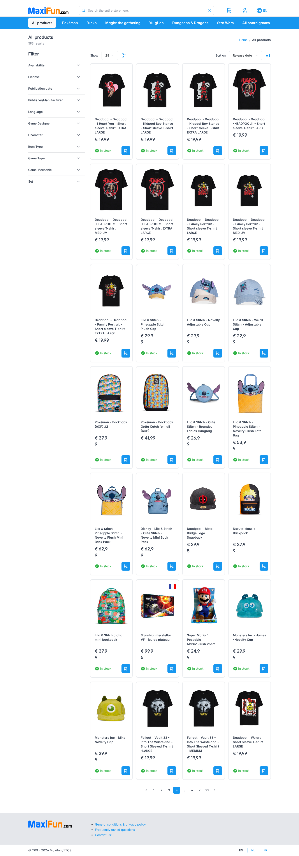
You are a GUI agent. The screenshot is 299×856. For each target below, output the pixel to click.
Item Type (35, 146)
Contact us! (103, 835)
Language (35, 112)
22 (207, 790)
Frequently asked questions (115, 829)
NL (253, 850)
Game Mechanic (40, 170)
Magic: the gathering (123, 23)
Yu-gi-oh (156, 23)
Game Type (36, 158)
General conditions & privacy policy (120, 824)
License (34, 77)
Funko (91, 23)
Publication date (40, 88)
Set (30, 181)
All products (42, 23)
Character (35, 135)
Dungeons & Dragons (190, 23)
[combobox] (110, 55)
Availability (36, 65)
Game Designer (39, 123)
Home (243, 40)
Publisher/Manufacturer (45, 100)
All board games (256, 23)
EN (265, 10)
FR (265, 850)
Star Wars (225, 23)
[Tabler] (48, 10)
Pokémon (70, 23)
